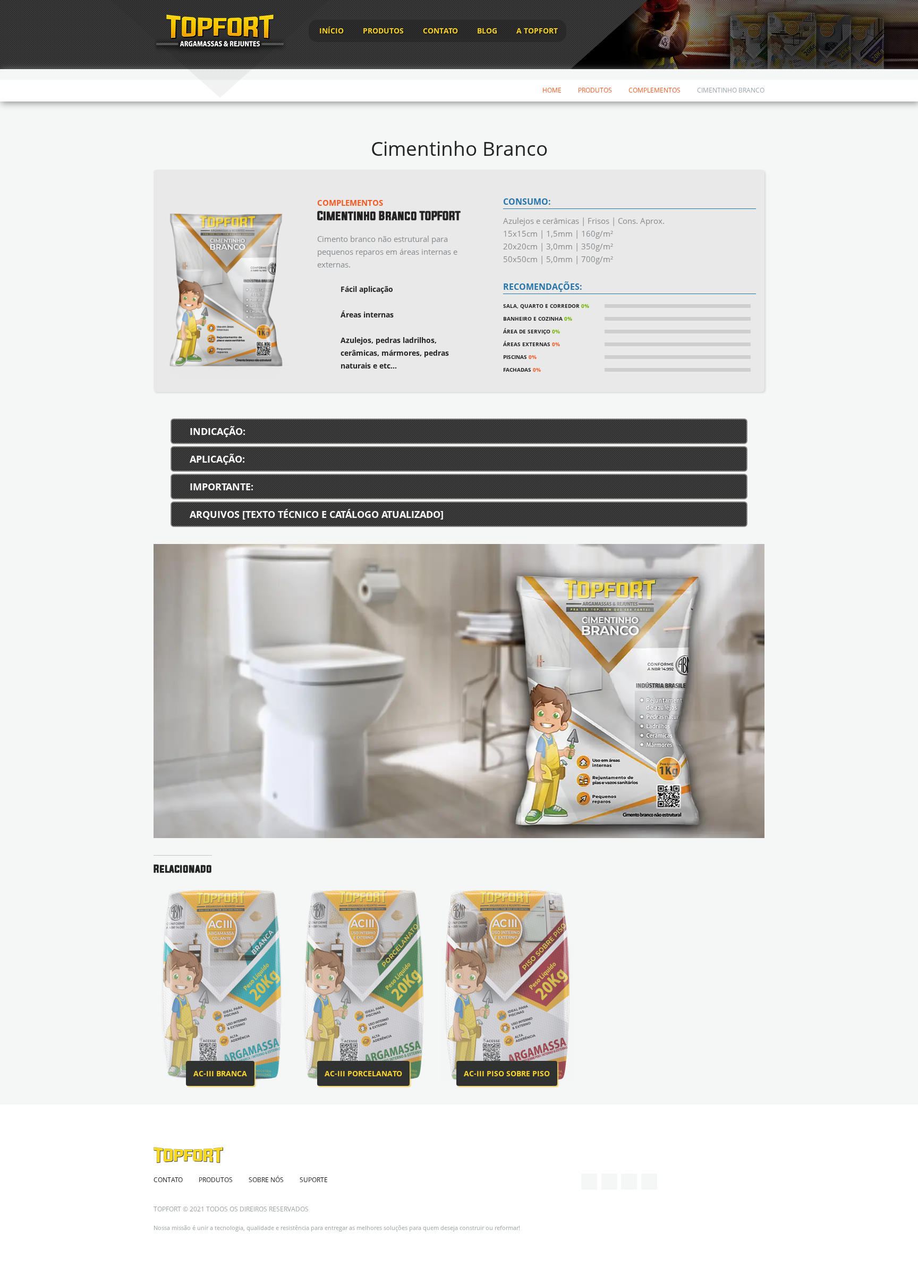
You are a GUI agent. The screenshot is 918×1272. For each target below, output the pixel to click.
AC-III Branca (220, 1073)
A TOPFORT (537, 31)
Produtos (595, 90)
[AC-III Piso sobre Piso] (506, 986)
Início (331, 31)
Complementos (654, 90)
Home (552, 90)
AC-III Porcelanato (363, 1073)
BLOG (487, 31)
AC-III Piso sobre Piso (507, 1073)
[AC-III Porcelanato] (363, 986)
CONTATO (440, 31)
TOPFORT (167, 1209)
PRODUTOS (383, 31)
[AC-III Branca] (220, 986)
